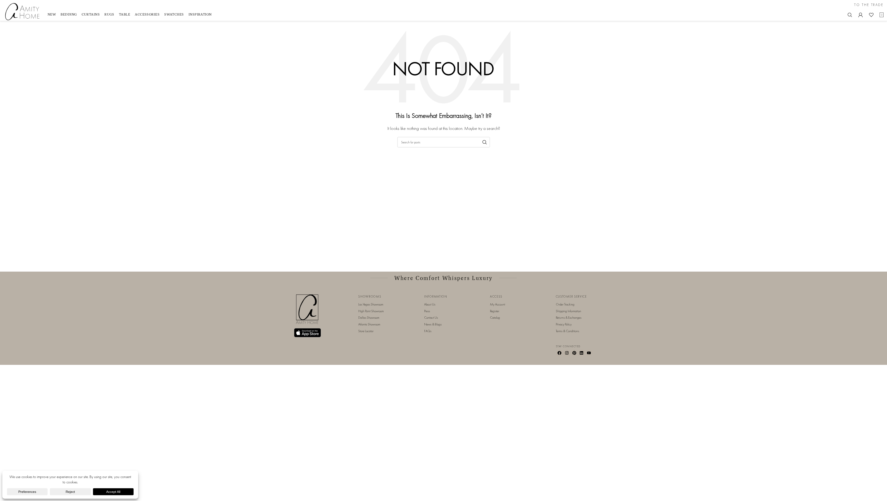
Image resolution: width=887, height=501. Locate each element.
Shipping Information (568, 311)
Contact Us (431, 317)
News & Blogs (433, 324)
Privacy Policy (564, 324)
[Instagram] (566, 353)
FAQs (427, 331)
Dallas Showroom (368, 317)
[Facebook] (559, 353)
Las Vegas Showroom (370, 304)
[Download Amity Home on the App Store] (307, 332)
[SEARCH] (484, 142)
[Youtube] (589, 353)
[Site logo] (23, 11)
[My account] (860, 14)
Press (427, 311)
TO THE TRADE (869, 5)
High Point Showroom (371, 311)
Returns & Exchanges (568, 317)
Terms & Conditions (567, 331)
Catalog (495, 317)
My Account (497, 304)
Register (494, 311)
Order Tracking (565, 304)
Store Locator (366, 331)
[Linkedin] (581, 353)
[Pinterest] (574, 353)
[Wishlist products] (871, 14)
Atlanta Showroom (369, 324)
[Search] (850, 14)
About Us (429, 304)
